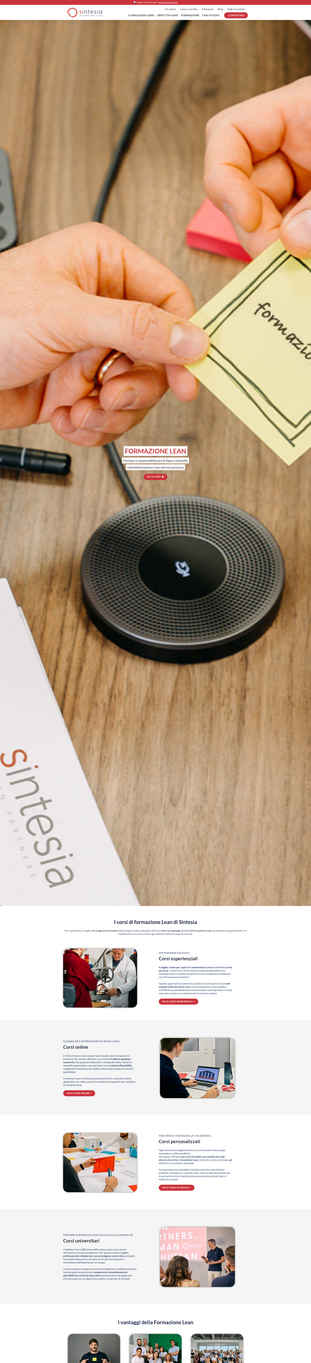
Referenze (207, 9)
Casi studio (211, 15)
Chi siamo (170, 9)
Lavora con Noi (188, 9)
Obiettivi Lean (167, 15)
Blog (220, 9)
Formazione (190, 15)
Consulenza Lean (141, 15)
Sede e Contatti (236, 9)
